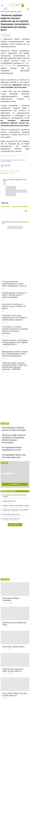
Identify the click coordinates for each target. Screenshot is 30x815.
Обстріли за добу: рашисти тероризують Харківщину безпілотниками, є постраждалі (13, 439)
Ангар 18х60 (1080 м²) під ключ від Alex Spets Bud (14, 694)
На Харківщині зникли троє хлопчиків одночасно (14, 456)
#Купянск (9, 161)
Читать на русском (5, 35)
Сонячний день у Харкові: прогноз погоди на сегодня (14, 428)
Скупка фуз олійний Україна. (13, 647)
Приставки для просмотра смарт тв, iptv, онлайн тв (12, 670)
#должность (22, 160)
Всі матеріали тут (15, 484)
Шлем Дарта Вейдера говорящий (10, 599)
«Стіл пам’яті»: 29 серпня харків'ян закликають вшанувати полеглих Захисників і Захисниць (15, 330)
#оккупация (16, 160)
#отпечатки (3, 161)
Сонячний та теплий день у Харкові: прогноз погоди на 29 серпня (14, 306)
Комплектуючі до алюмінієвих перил (14, 624)
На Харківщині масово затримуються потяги (12, 448)
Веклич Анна (7, 165)
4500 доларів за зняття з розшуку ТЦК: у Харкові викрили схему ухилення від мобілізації (15, 354)
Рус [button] (5, 8)
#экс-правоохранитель (6, 160)
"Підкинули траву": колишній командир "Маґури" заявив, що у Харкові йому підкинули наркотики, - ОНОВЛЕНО (14, 366)
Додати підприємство (15, 524)
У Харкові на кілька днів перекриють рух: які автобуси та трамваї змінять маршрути (14, 317)
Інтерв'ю (7, 473)
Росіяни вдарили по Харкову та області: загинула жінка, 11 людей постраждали (14, 295)
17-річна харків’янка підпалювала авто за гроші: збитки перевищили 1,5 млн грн (14, 284)
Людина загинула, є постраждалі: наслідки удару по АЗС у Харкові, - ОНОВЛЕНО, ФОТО (15, 342)
